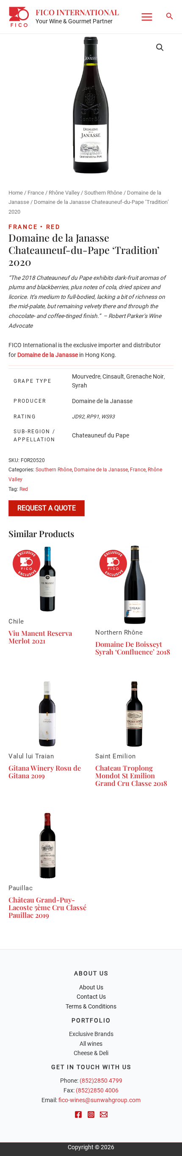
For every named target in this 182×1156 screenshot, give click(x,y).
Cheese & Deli (91, 1053)
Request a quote (46, 508)
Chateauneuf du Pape (100, 435)
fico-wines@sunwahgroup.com (99, 1100)
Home (15, 192)
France (36, 192)
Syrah (79, 385)
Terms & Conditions (91, 1006)
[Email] (104, 1114)
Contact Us (91, 996)
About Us (91, 987)
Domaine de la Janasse (102, 401)
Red (23, 489)
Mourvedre (86, 376)
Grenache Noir (145, 376)
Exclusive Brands (91, 1034)
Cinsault (113, 376)
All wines (91, 1043)
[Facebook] (78, 1114)
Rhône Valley (64, 192)
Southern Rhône (103, 192)
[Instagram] (91, 1114)
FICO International (77, 12)
